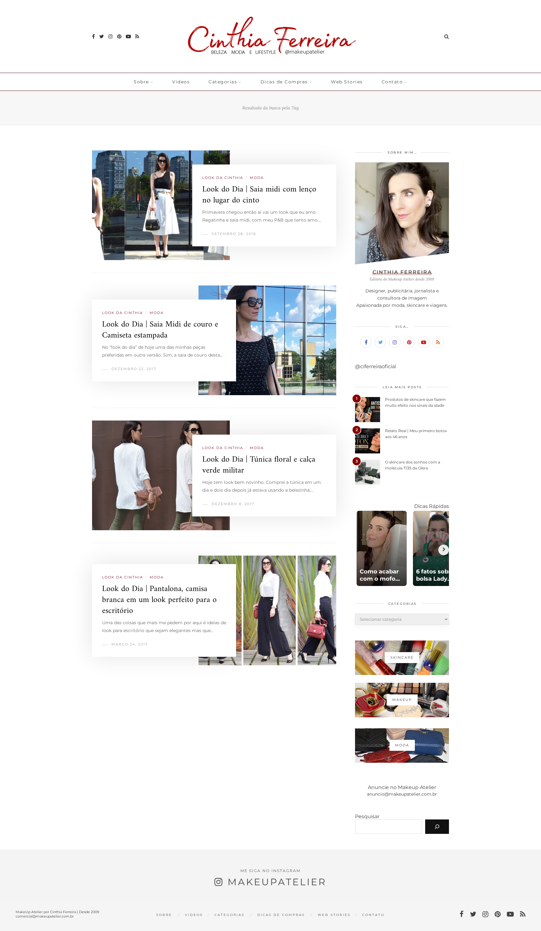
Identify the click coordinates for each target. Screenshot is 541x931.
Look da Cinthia (222, 177)
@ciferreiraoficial (375, 366)
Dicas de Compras (284, 82)
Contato (392, 82)
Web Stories (347, 82)
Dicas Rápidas (431, 506)
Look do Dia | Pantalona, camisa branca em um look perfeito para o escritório (159, 600)
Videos (181, 82)
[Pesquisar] (437, 826)
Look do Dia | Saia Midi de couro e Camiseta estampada (160, 330)
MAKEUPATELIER (277, 882)
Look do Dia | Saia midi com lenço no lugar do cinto (259, 194)
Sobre (141, 82)
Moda (257, 177)
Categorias (223, 82)
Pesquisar (367, 816)
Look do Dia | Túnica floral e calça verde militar (258, 465)
